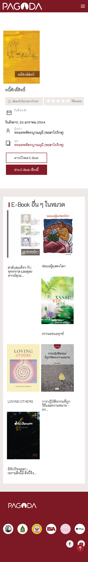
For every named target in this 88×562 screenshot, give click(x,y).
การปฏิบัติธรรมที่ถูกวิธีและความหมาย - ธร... (56, 405)
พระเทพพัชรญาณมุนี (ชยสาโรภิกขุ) (39, 145)
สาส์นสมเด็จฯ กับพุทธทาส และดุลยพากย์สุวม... (20, 271)
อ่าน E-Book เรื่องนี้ (26, 170)
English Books (17, 394)
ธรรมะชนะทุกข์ (53, 334)
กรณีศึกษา (14, 260)
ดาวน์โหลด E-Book (26, 158)
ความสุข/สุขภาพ (52, 326)
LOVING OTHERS (20, 401)
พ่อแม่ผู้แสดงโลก (53, 266)
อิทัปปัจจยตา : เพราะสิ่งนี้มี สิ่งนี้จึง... (22, 471)
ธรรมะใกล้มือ (50, 394)
